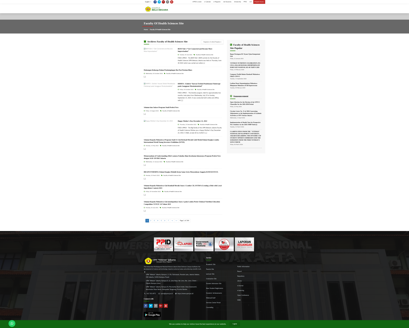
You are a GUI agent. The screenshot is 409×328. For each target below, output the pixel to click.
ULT (250, 2)
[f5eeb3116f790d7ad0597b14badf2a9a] (204, 244)
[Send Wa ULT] (12, 323)
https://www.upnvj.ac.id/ (185, 293)
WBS (239, 300)
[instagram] (167, 2)
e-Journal (240, 285)
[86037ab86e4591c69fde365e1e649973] (163, 244)
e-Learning (240, 290)
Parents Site (210, 269)
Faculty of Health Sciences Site (204, 54)
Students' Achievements (214, 293)
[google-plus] (163, 2)
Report (239, 271)
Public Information (243, 266)
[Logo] (156, 9)
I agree (235, 324)
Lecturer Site (210, 274)
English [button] (147, 2)
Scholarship (237, 2)
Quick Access (259, 2)
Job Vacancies (227, 2)
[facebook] (155, 2)
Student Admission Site (213, 283)
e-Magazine (216, 2)
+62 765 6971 (151, 293)
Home (146, 29)
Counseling (209, 307)
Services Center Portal (213, 302)
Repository (240, 276)
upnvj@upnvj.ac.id (167, 293)
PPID (245, 2)
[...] (204, 63)
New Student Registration (214, 288)
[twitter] (159, 2)
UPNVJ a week (197, 2)
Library (239, 281)
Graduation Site (211, 279)
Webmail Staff (210, 298)
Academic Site (210, 264)
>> (176, 220)
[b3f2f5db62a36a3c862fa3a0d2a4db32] (183, 244)
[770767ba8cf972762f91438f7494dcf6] (244, 244)
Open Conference (243, 295)
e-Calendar (207, 2)
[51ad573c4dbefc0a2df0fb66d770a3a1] (224, 244)
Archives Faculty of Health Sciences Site (167, 41)
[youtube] (171, 2)
